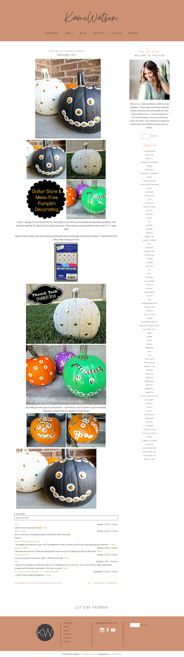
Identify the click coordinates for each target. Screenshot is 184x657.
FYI (149, 270)
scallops (149, 400)
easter (149, 225)
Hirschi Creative (115, 654)
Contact (99, 33)
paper (149, 337)
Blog (83, 33)
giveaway (149, 277)
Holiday (149, 289)
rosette (149, 392)
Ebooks (149, 233)
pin (149, 355)
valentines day (149, 452)
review (149, 385)
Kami (16, 561)
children (149, 192)
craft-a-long (149, 207)
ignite (149, 296)
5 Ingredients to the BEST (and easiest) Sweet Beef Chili (39, 583)
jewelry (149, 311)
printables (149, 363)
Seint (149, 407)
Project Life (149, 366)
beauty (149, 159)
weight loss (149, 459)
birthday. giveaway (149, 173)
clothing (149, 203)
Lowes (149, 318)
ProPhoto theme (89, 654)
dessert (149, 214)
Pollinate (149, 359)
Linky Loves (149, 315)
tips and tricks (149, 433)
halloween (149, 281)
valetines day (149, 456)
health (149, 285)
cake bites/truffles (149, 185)
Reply (44, 527)
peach (149, 344)
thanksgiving (149, 430)
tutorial (149, 444)
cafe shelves (149, 181)
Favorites (52, 33)
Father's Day (149, 251)
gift (149, 274)
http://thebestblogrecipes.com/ (27, 541)
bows (149, 177)
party (149, 340)
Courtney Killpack (21, 548)
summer (149, 426)
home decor (149, 292)
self (149, 411)
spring (149, 422)
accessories (149, 151)
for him (149, 266)
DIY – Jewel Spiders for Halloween (102, 583)
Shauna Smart (20, 531)
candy (149, 188)
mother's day (149, 329)
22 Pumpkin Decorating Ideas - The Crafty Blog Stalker (36, 571)
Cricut (149, 211)
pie (149, 352)
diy (149, 222)
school (149, 404)
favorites (149, 255)
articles (149, 155)
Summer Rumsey (21, 554)
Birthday (149, 170)
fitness (149, 259)
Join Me (116, 33)
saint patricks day (149, 396)
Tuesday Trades (149, 441)
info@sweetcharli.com (106, 623)
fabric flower (149, 240)
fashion (149, 248)
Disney (149, 218)
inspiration (149, 307)
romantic (149, 389)
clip (149, 199)
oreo (149, 333)
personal (149, 348)
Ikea (149, 300)
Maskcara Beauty (149, 322)
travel (149, 437)
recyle (149, 378)
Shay (16, 524)
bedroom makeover (149, 162)
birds (149, 166)
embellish (149, 237)
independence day (149, 303)
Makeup (134, 33)
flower (149, 263)
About (69, 33)
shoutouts (149, 415)
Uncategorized (149, 448)
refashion (149, 381)
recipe (149, 370)
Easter (149, 229)
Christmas (150, 196)
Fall (149, 244)
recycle (149, 374)
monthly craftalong (149, 326)
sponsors (149, 418)
